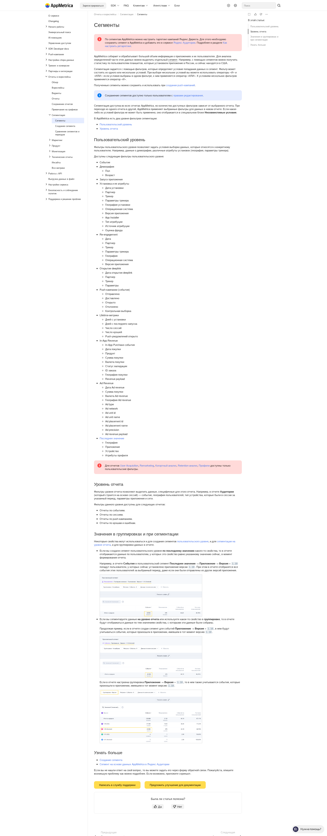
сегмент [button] (172, 59)
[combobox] (259, 5)
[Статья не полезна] (261, 14)
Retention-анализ (187, 465)
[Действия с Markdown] (266, 14)
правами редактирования (188, 95)
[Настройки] (228, 5)
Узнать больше (258, 44)
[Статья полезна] (255, 14)
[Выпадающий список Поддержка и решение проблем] (46, 199)
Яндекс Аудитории (184, 42)
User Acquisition (129, 465)
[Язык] (235, 5)
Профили (204, 465)
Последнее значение (112, 438)
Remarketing (147, 465)
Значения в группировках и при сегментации (264, 38)
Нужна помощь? (310, 829)
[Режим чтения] (249, 14)
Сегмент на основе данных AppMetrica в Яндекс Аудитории (134, 764)
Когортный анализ (165, 465)
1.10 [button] (234, 563)
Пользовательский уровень (264, 26)
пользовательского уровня (192, 541)
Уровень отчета (258, 31)
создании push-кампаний (180, 85)
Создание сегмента (111, 760)
